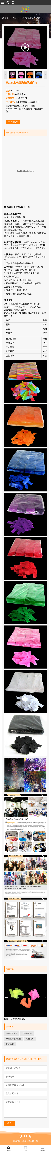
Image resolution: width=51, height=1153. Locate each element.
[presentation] (6, 998)
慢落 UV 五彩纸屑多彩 (14, 1019)
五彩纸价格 (27, 1033)
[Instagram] (30, 1136)
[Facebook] (25, 1136)
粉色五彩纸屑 (11, 1033)
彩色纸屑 (29, 1039)
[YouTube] (20, 1136)
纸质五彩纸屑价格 (13, 1039)
